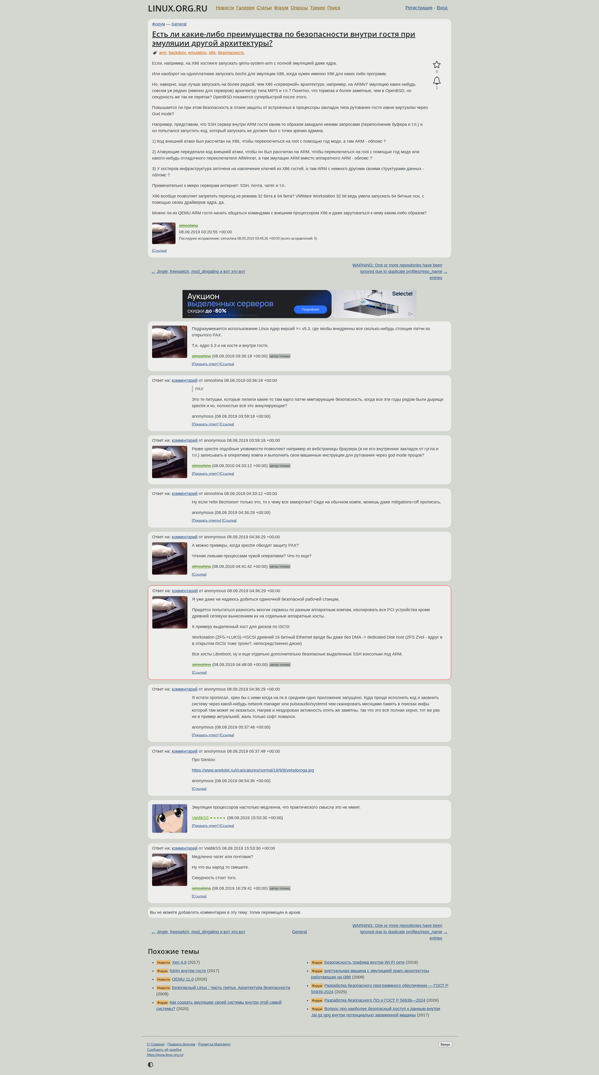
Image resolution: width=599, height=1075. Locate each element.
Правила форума (181, 1044)
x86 (212, 52)
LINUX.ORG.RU (178, 8)
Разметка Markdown (214, 1044)
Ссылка (159, 251)
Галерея (245, 7)
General (179, 24)
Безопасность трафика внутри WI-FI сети (364, 962)
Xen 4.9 (179, 962)
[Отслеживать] (437, 81)
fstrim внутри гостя (188, 970)
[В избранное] (437, 65)
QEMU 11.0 (183, 979)
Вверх (445, 1044)
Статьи (264, 7)
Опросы (299, 7)
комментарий (184, 380)
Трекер (317, 7)
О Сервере (155, 1044)
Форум (281, 7)
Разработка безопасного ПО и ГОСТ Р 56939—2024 (374, 1000)
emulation (197, 52)
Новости (225, 7)
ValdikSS (200, 817)
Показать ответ (205, 364)
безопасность (231, 52)
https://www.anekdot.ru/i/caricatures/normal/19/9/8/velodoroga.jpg (253, 770)
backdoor (177, 52)
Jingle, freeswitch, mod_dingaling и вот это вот (201, 271)
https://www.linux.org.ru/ (165, 1055)
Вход (442, 7)
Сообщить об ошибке (164, 1050)
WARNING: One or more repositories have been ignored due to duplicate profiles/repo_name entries (397, 271)
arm (162, 52)
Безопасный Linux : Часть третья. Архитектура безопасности (231, 987)
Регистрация (418, 7)
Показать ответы (206, 520)
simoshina (188, 225)
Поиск (333, 7)
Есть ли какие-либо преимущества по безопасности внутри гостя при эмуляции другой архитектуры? (283, 38)
